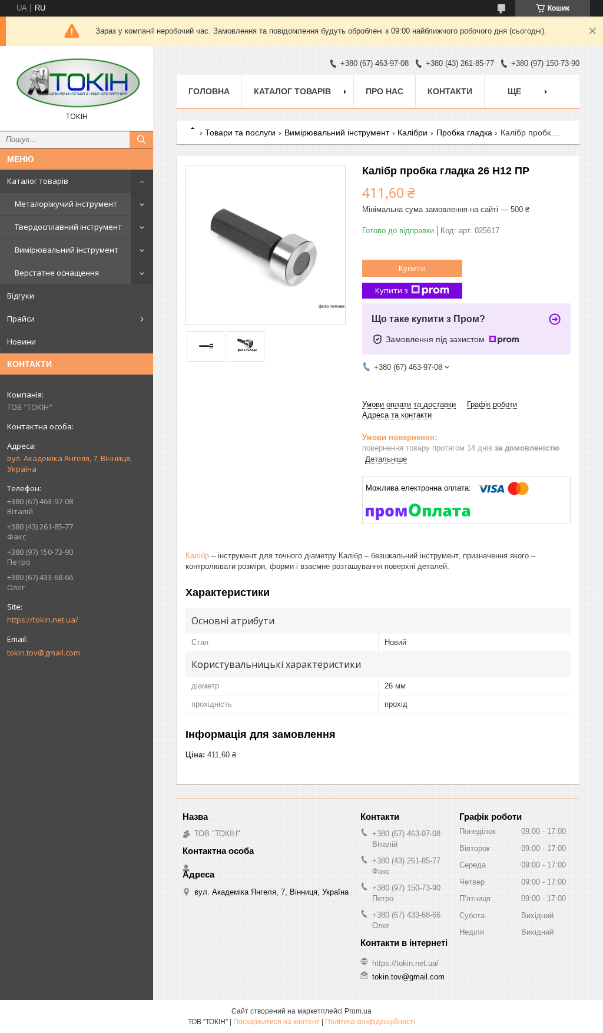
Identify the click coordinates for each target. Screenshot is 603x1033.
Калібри (412, 132)
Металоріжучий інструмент (66, 203)
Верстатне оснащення (57, 272)
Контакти (450, 91)
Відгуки (20, 295)
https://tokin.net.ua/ (42, 619)
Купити (412, 268)
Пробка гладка (464, 132)
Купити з (391, 290)
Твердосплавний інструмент (68, 226)
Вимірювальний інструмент (66, 249)
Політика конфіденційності (370, 1022)
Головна (209, 91)
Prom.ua (358, 1011)
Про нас (384, 91)
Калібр (197, 555)
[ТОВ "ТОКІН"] (76, 83)
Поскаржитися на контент (276, 1022)
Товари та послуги (240, 132)
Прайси (21, 318)
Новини (21, 341)
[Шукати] (141, 139)
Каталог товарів (37, 181)
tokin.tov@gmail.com (43, 652)
